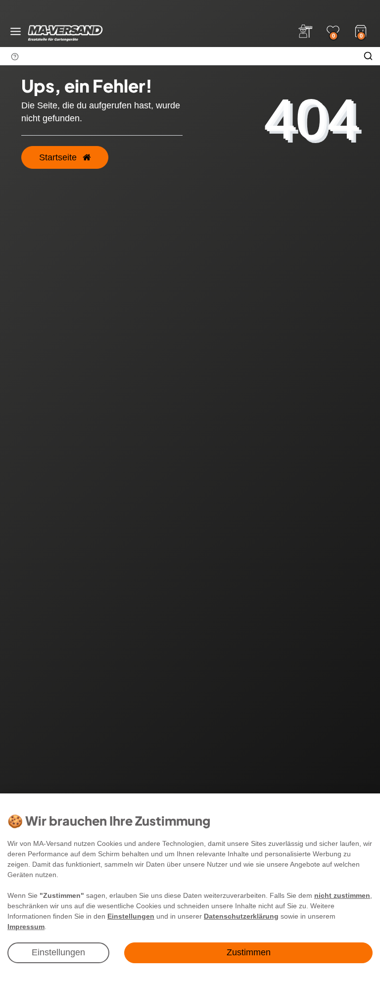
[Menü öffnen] (15, 31)
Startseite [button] (59, 157)
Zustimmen (249, 952)
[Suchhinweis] (14, 56)
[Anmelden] (305, 31)
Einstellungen (58, 952)
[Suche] (368, 56)
